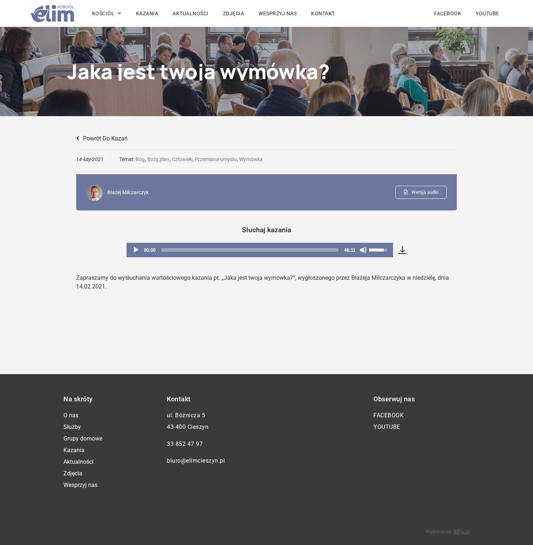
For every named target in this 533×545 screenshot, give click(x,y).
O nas (70, 415)
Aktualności (190, 13)
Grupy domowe (82, 438)
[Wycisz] (363, 250)
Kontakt (323, 13)
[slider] (249, 250)
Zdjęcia (233, 13)
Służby (72, 426)
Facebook (447, 13)
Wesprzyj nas (278, 13)
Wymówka (251, 159)
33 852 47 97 (185, 443)
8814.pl (462, 531)
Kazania (147, 13)
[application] (260, 250)
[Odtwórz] (136, 250)
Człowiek (182, 159)
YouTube (487, 13)
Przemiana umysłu (216, 159)
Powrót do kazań (105, 138)
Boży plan (158, 159)
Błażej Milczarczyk (128, 192)
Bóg (140, 159)
